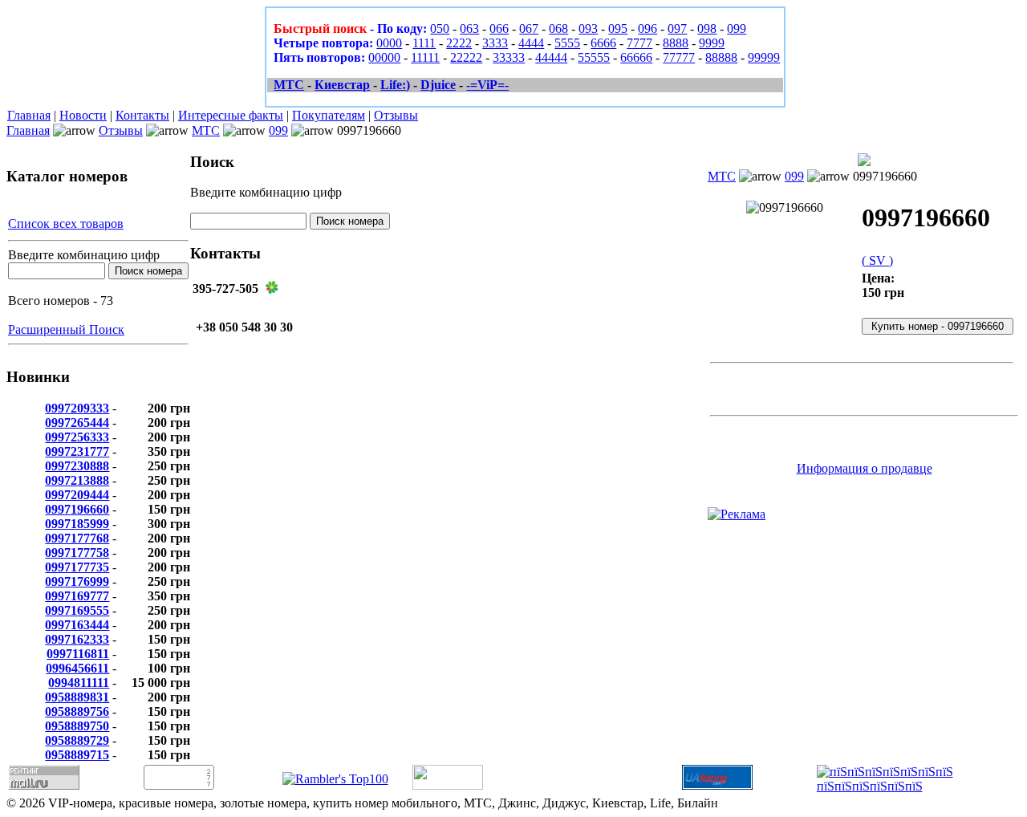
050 (439, 28)
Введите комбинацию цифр (84, 255)
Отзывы (396, 115)
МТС (289, 84)
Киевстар (342, 84)
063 (469, 28)
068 (558, 28)
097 (677, 28)
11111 (425, 57)
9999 (712, 43)
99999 (764, 57)
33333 (509, 57)
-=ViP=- (487, 84)
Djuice (438, 84)
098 (706, 28)
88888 (721, 57)
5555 (567, 43)
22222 (466, 57)
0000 (389, 43)
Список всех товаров (66, 223)
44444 (551, 57)
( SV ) (877, 260)
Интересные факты (230, 115)
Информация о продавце (864, 468)
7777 (639, 43)
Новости (83, 115)
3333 (495, 43)
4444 (531, 43)
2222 (459, 43)
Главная (29, 115)
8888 (675, 43)
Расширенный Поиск (66, 329)
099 (736, 28)
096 (647, 28)
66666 (636, 57)
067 (528, 28)
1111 (424, 43)
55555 (594, 57)
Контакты (142, 115)
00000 (384, 57)
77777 (679, 57)
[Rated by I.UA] (447, 785)
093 (588, 28)
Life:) (395, 84)
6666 (603, 43)
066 (499, 28)
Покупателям (328, 115)
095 (617, 28)
